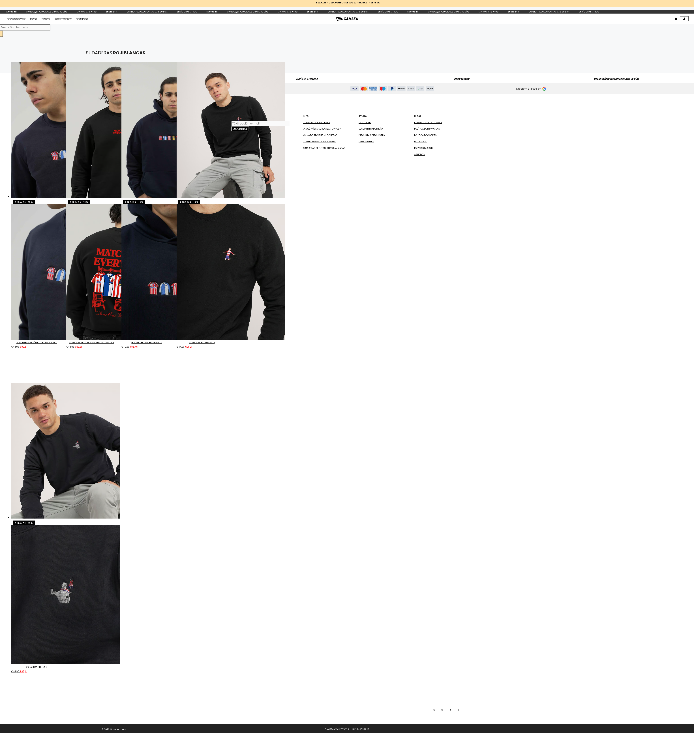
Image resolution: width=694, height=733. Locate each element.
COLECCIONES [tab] (16, 18)
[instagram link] (434, 710)
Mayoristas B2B (423, 148)
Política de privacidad (427, 128)
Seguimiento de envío (371, 128)
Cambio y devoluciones (316, 122)
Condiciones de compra (428, 122)
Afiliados (419, 154)
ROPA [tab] (33, 18)
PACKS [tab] (46, 18)
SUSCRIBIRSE (240, 129)
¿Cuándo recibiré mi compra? (320, 135)
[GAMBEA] (347, 18)
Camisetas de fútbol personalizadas (324, 148)
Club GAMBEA (366, 141)
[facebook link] (450, 710)
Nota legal (420, 141)
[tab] (63, 18)
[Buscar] (1, 34)
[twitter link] (442, 710)
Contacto (365, 122)
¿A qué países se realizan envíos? (322, 128)
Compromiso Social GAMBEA (319, 141)
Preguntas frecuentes (372, 135)
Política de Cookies (425, 135)
